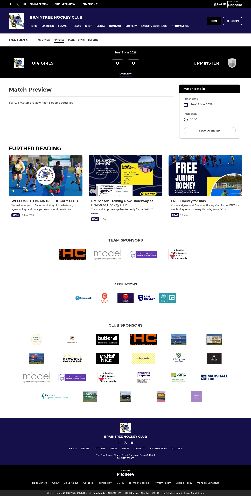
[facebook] (10, 4)
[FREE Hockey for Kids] (205, 175)
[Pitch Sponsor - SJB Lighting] (125, 397)
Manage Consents (208, 482)
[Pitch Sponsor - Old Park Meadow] (214, 340)
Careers (88, 482)
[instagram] (24, 4)
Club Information (65, 4)
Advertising (71, 482)
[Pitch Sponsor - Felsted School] (36, 359)
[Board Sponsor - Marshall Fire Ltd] (214, 378)
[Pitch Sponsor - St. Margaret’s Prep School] (178, 359)
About (55, 482)
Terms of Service (139, 482)
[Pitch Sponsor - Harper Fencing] (90, 397)
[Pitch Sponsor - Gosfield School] (72, 340)
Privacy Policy (162, 482)
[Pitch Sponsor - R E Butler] (107, 340)
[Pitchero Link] (235, 6)
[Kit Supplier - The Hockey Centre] (72, 255)
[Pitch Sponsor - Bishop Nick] (107, 359)
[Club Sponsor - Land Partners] (178, 378)
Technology (104, 482)
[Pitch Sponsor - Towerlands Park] (178, 340)
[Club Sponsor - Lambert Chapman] (143, 378)
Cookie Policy (184, 482)
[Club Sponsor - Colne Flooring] (214, 359)
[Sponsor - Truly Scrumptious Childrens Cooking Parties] (143, 255)
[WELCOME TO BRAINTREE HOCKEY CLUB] (45, 175)
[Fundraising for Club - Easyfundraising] (36, 340)
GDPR (120, 482)
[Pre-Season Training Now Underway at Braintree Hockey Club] (125, 175)
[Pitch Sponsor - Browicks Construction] (72, 359)
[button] (33, 26)
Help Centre (39, 482)
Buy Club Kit (90, 4)
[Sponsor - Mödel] (107, 255)
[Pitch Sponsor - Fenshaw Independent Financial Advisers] (54, 397)
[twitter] (17, 4)
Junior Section (39, 4)
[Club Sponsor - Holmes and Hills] (143, 359)
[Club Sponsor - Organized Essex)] (196, 397)
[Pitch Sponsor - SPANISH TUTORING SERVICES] (161, 397)
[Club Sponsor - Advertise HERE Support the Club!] (178, 255)
